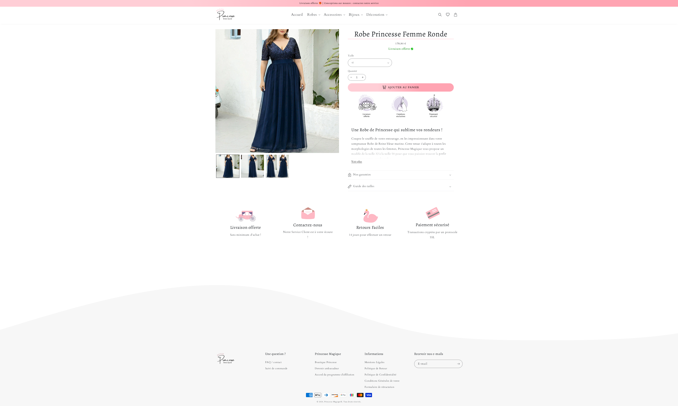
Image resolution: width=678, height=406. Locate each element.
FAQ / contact (273, 362)
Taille (351, 55)
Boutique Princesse (326, 362)
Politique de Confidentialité (380, 374)
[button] (313, 14)
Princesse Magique (332, 402)
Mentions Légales (375, 362)
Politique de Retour (376, 368)
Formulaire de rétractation (379, 387)
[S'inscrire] (458, 364)
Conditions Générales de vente (382, 380)
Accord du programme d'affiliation (334, 374)
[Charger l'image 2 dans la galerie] (252, 166)
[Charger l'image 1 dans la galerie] (227, 166)
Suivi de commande (276, 368)
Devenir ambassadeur (327, 368)
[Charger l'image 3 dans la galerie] (277, 166)
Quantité (352, 71)
